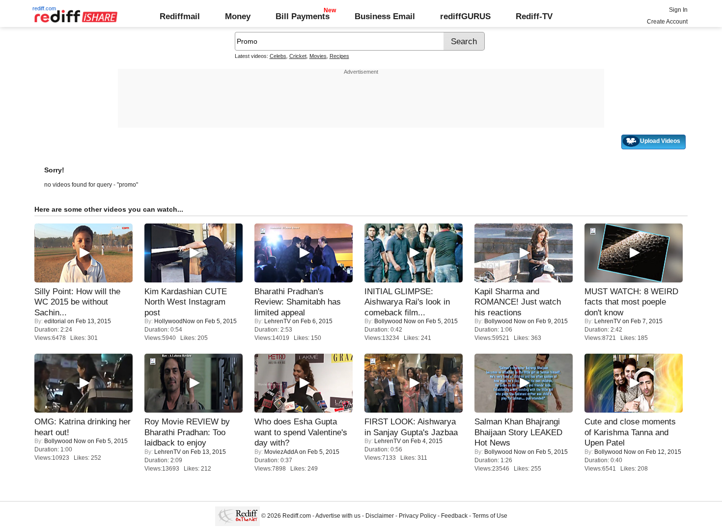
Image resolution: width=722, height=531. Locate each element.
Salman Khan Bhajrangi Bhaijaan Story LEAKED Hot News (518, 432)
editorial (55, 321)
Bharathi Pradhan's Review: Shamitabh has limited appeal (297, 302)
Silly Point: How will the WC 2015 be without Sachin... (77, 302)
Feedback (454, 515)
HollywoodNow (174, 321)
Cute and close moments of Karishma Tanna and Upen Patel (630, 432)
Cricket (297, 56)
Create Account (667, 21)
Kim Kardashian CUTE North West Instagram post (185, 302)
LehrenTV (277, 321)
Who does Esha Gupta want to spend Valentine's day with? (300, 432)
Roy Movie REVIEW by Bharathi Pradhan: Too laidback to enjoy (187, 432)
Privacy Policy (417, 515)
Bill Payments (303, 16)
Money (237, 16)
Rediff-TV (534, 16)
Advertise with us (338, 515)
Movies (318, 56)
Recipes (339, 56)
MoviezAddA (281, 451)
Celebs (278, 56)
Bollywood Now (395, 321)
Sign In (678, 9)
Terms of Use (489, 515)
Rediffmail (180, 16)
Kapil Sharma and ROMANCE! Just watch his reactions (517, 302)
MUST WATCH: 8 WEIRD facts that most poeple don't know (631, 302)
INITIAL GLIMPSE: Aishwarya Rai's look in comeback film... (407, 302)
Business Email (385, 16)
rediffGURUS (465, 16)
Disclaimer (379, 515)
